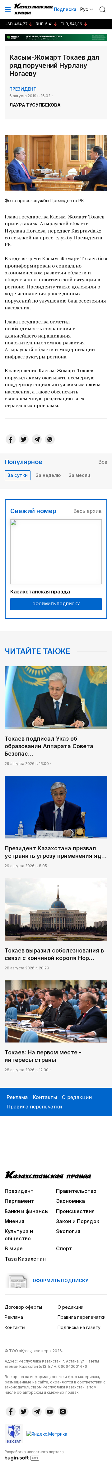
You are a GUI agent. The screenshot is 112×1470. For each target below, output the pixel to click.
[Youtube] (50, 1412)
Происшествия (75, 1211)
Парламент (19, 1201)
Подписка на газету (79, 1327)
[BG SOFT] (34, 1455)
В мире (14, 1248)
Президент (22, 89)
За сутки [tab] (17, 475)
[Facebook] (11, 439)
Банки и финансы (27, 1211)
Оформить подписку (56, 604)
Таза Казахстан (25, 1259)
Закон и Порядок (77, 1221)
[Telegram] (37, 439)
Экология (68, 1231)
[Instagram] (63, 1412)
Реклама (17, 1097)
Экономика (70, 1201)
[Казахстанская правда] (34, 9)
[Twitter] (24, 439)
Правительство (76, 1191)
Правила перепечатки (34, 1106)
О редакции (77, 1097)
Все (102, 462)
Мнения (14, 1221)
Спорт (64, 1248)
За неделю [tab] (48, 475)
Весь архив (87, 511)
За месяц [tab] (79, 475)
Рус (84, 9)
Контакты (45, 1097)
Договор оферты (23, 1307)
